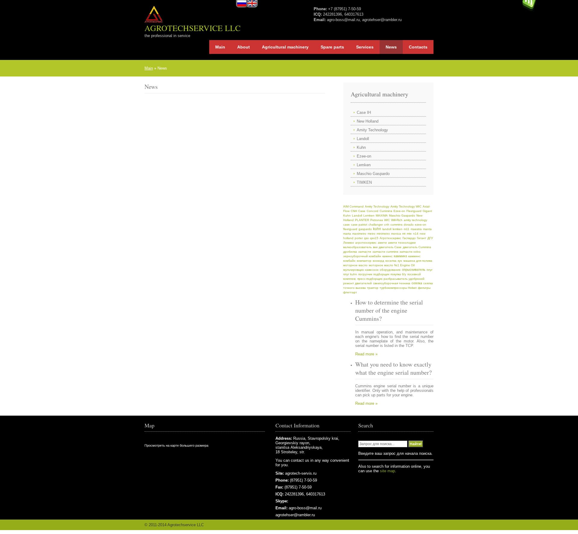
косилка (390, 260)
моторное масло (355, 265)
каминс (387, 256)
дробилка (350, 251)
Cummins (386, 211)
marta (347, 233)
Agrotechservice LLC (192, 28)
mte (409, 233)
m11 (406, 229)
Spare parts (332, 47)
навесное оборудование (383, 269)
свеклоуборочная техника (391, 283)
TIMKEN (364, 182)
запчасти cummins (385, 251)
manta (427, 229)
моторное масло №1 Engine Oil (392, 265)
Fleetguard (413, 211)
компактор (364, 260)
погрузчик (365, 274)
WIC (387, 220)
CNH (354, 211)
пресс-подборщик (369, 278)
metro (371, 233)
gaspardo (365, 229)
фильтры (424, 287)
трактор (372, 287)
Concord (372, 211)
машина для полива (417, 260)
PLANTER (362, 220)
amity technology (415, 220)
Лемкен (348, 242)
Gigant (427, 211)
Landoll (363, 138)
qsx (366, 238)
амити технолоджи (402, 242)
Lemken (364, 165)
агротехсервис (366, 242)
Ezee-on (364, 156)
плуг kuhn (350, 274)
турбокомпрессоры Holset (398, 287)
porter (359, 238)
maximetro (359, 233)
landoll (386, 229)
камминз (400, 256)
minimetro (383, 233)
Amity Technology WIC (405, 206)
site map (387, 471)
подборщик (381, 274)
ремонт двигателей (357, 283)
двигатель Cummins (417, 247)
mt (404, 233)
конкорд (378, 260)
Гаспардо (409, 238)
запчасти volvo (410, 251)
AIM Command (353, 206)
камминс (414, 256)
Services (365, 47)
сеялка (417, 283)
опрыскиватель (413, 269)
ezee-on (420, 224)
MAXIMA (382, 215)
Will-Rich (396, 220)
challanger (375, 224)
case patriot (359, 224)
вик (375, 247)
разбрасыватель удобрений (404, 278)
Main (220, 47)
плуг (430, 269)
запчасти (364, 251)
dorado (409, 224)
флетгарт (350, 292)
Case (361, 211)
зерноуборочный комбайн (362, 256)
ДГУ (430, 238)
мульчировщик (353, 269)
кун (400, 260)
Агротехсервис (390, 238)
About (243, 47)
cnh (386, 224)
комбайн (349, 260)
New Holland (367, 121)
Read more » (366, 354)
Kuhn (361, 147)
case (346, 224)
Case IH (364, 112)
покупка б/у (398, 274)
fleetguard (350, 229)
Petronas (376, 220)
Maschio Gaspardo (373, 173)
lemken (397, 229)
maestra (416, 229)
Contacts (418, 47)
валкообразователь (357, 247)
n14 (415, 233)
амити (382, 242)
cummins (396, 224)
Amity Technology (372, 130)
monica (396, 233)
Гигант (421, 238)
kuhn (377, 229)
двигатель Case (390, 247)
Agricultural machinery (285, 47)
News (391, 47)
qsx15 (374, 238)
